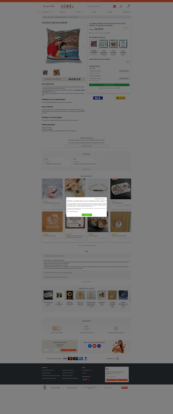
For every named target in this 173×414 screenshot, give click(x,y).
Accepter (86, 215)
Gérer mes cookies (71, 209)
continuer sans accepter (100, 198)
